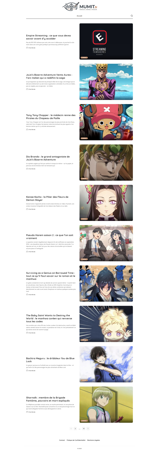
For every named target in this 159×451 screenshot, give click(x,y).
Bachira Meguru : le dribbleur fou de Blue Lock (50, 360)
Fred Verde (32, 47)
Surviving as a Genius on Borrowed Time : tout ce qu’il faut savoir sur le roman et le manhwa (50, 275)
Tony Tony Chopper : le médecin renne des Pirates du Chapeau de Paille (50, 117)
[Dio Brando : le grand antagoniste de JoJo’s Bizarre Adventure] (106, 162)
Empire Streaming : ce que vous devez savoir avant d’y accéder (48, 37)
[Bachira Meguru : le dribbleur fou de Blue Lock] (106, 364)
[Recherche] (132, 16)
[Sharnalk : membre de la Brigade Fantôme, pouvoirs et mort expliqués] (106, 405)
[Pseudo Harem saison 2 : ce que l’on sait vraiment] (106, 243)
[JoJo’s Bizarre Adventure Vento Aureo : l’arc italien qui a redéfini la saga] (106, 82)
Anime (84, 57)
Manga (84, 178)
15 (83, 428)
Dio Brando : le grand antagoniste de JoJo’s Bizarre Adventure (48, 158)
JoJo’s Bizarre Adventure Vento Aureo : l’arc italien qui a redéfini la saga (49, 76)
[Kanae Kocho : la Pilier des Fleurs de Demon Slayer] (106, 203)
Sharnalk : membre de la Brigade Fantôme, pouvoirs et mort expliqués (48, 399)
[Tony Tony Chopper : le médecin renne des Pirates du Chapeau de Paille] (106, 122)
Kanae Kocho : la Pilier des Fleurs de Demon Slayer (47, 198)
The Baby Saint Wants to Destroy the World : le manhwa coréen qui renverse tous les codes (49, 318)
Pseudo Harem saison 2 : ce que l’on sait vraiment (49, 237)
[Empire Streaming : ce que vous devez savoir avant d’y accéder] (106, 41)
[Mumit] (79, 6)
